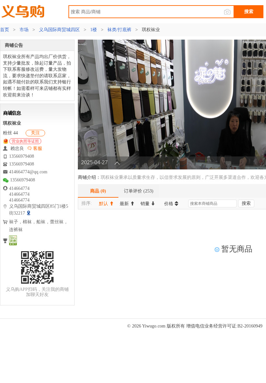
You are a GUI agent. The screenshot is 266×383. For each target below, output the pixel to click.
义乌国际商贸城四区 (59, 29)
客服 (37, 148)
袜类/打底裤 (119, 29)
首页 (5, 29)
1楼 (93, 29)
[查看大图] (29, 213)
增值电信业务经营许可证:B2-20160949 (224, 326)
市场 (24, 29)
